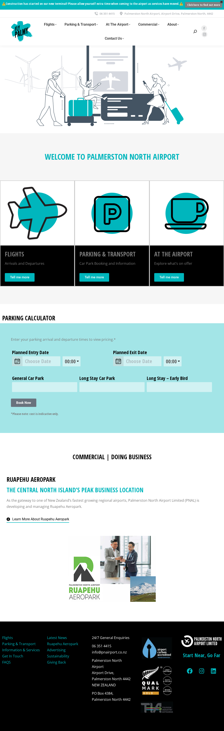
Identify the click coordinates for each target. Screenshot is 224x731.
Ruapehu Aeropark (62, 643)
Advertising (56, 650)
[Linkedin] (213, 671)
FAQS (6, 662)
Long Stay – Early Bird (167, 378)
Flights (7, 637)
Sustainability (58, 656)
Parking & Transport (19, 643)
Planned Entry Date (30, 352)
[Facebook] (190, 671)
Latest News (57, 637)
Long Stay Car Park (97, 378)
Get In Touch (12, 656)
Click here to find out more (203, 5)
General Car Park (28, 378)
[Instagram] (202, 671)
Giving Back (56, 662)
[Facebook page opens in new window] (204, 28)
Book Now (23, 403)
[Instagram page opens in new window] (204, 34)
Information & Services (21, 650)
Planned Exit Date (130, 352)
